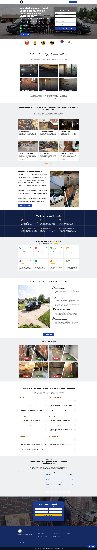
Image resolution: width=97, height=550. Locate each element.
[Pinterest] (23, 543)
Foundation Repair (41, 531)
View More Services (48, 163)
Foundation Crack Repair (57, 534)
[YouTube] (20, 543)
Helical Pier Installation (56, 536)
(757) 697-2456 (49, 334)
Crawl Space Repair (41, 534)
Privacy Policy (60, 548)
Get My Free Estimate (48, 515)
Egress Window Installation (57, 537)
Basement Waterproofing (42, 533)
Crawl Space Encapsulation (42, 536)
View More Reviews (48, 273)
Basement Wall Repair (56, 533)
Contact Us (68, 534)
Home (68, 531)
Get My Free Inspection (65, 28)
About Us (68, 533)
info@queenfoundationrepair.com (25, 540)
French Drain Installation (57, 531)
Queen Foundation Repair (23, 200)
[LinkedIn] (21, 543)
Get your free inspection (25, 205)
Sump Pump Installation (42, 537)
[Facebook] (18, 543)
